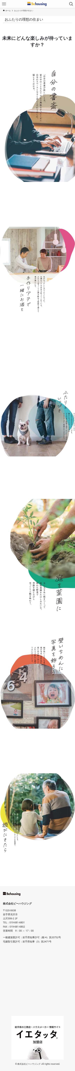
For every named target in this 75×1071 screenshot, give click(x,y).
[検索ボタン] (71, 4)
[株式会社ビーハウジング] (37, 4)
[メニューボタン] (4, 4)
